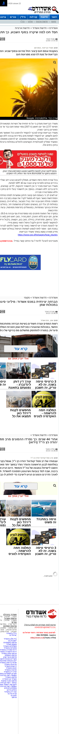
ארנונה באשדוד (11, 670)
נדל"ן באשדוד (11, 633)
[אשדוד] (43, 14)
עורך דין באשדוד (10, 692)
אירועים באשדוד (10, 664)
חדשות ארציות (42, 21)
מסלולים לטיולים (10, 688)
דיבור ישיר (13, 624)
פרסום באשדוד (11, 677)
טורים (13, 17)
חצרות (7, 616)
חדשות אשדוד (39, 28)
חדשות (44, 17)
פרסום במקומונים (10, 642)
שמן (51, 320)
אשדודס (53, 28)
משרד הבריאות (47, 48)
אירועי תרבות (12, 630)
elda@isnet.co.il (37, 638)
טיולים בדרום (11, 690)
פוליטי (30, 21)
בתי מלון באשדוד (10, 639)
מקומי (53, 21)
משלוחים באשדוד (10, 646)
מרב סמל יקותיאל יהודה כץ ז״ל (42, 458)
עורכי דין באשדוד (10, 672)
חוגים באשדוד (11, 668)
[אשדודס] (38, 618)
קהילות (33, 17)
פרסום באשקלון (11, 655)
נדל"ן (23, 17)
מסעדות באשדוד (10, 648)
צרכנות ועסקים (10, 626)
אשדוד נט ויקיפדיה (9, 679)
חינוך (15, 616)
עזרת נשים (5, 631)
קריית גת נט (12, 694)
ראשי (54, 17)
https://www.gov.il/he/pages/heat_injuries (38, 234)
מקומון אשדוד (11, 644)
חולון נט (13, 695)
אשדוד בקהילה (10, 614)
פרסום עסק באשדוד (9, 653)
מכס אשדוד (45, 320)
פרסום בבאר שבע (10, 657)
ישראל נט (13, 635)
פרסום (14, 697)
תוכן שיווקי (13, 628)
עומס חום (37, 48)
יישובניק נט (12, 641)
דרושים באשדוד (11, 666)
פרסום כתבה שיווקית (9, 681)
